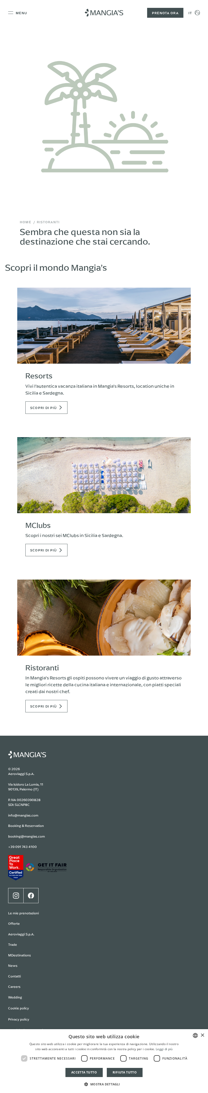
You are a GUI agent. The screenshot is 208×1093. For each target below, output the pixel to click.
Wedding (15, 997)
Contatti (14, 976)
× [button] (202, 1035)
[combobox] (195, 1035)
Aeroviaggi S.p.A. (21, 934)
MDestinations (19, 955)
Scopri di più (43, 407)
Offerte (14, 923)
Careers (14, 987)
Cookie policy (18, 1008)
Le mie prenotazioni (23, 913)
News (13, 966)
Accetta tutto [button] (84, 1072)
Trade (12, 944)
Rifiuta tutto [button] (125, 1072)
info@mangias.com (23, 815)
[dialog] (104, 1061)
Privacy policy (18, 1019)
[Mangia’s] (104, 12)
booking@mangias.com (26, 836)
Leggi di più (164, 1049)
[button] (104, 1084)
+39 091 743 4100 (22, 847)
